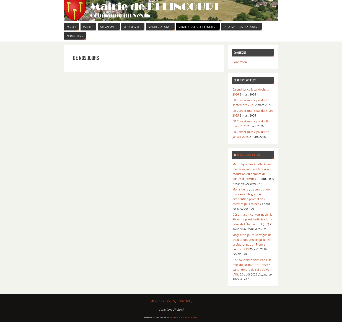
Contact (184, 301)
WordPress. (191, 317)
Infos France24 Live (249, 155)
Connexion (239, 62)
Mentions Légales (163, 301)
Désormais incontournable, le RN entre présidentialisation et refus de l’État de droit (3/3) (253, 219)
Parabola (176, 317)
